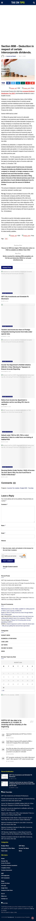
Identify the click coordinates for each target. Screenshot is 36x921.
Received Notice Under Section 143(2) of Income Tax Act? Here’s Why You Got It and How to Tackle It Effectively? (17, 472)
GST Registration (5, 875)
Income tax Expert (11, 56)
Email (3, 533)
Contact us (4, 898)
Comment (4, 504)
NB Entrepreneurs (6, 609)
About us (4, 896)
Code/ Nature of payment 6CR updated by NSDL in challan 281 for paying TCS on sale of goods (19, 742)
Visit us (32, 908)
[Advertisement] (18, 24)
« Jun (2, 690)
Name (3, 525)
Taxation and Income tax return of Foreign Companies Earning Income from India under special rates (16, 331)
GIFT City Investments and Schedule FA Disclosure (15, 297)
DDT (6, 238)
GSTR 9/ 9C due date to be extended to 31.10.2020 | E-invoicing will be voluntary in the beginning (13, 723)
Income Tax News (7, 293)
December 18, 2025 (6, 406)
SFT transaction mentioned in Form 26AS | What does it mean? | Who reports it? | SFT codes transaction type (20, 758)
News (3, 651)
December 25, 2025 (6, 371)
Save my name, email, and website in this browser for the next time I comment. (18, 549)
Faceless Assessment (6, 870)
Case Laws (4, 641)
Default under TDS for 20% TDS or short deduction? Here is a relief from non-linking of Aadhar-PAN (17, 437)
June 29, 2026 (5, 301)
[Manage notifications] (32, 918)
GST (2, 873)
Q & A (3, 893)
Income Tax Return (5, 863)
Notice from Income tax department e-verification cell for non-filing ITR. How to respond (15, 402)
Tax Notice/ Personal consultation (9, 865)
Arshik (3, 612)
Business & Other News (8, 638)
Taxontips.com (11, 917)
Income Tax (4, 861)
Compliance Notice (5, 868)
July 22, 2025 (5, 441)
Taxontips (9, 792)
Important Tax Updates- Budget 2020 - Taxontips (20, 488)
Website (3, 540)
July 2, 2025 (5, 477)
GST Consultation (5, 878)
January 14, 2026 (6, 336)
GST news (4, 645)
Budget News (5, 635)
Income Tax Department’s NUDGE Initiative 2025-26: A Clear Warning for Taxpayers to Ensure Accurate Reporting (16, 367)
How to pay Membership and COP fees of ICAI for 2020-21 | (19, 734)
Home (3, 858)
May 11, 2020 (22, 56)
